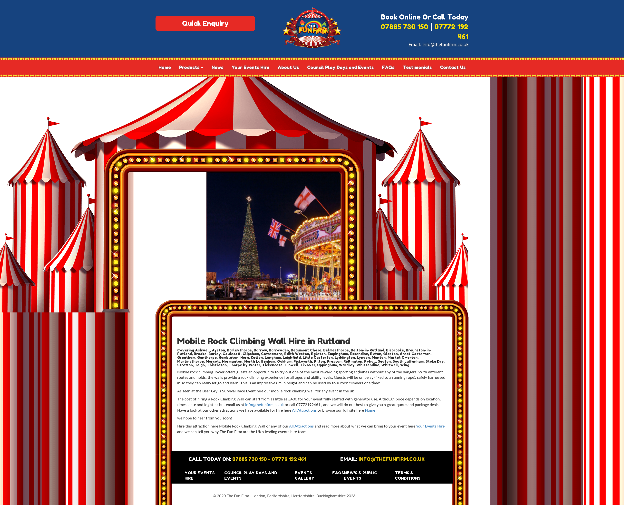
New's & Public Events (360, 475)
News (217, 67)
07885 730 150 (404, 27)
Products (190, 67)
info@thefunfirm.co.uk (445, 44)
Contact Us (453, 67)
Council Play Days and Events (340, 67)
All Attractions (304, 410)
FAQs (388, 67)
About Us (288, 67)
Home (164, 67)
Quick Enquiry (205, 23)
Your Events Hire (250, 67)
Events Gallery (304, 475)
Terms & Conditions (407, 475)
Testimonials (417, 67)
